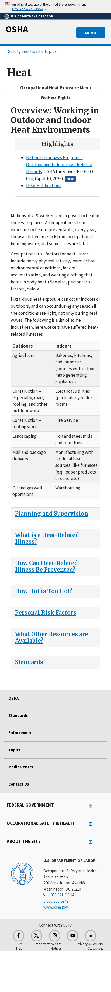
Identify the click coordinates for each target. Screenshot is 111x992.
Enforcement (20, 732)
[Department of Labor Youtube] (72, 935)
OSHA (16, 29)
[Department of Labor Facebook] (18, 935)
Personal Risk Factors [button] (45, 612)
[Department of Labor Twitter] (36, 935)
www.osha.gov (55, 907)
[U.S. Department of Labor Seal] (22, 873)
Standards (18, 715)
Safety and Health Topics (32, 51)
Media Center (20, 766)
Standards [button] (29, 662)
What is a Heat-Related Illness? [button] (47, 538)
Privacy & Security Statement (90, 946)
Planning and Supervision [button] (51, 513)
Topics (14, 749)
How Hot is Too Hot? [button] (43, 591)
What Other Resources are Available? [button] (51, 637)
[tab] (55, 514)
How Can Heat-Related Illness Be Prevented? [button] (46, 566)
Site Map (19, 946)
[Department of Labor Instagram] (54, 935)
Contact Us (18, 784)
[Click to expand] (55, 6)
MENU (90, 33)
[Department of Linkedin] (90, 935)
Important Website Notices (48, 946)
